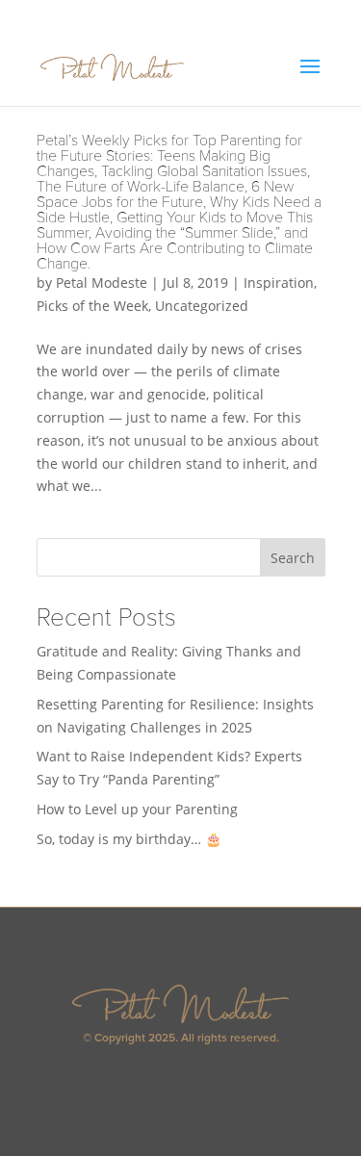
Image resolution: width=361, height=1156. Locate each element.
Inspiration (279, 282)
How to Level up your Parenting (137, 809)
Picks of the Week (92, 305)
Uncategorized (201, 305)
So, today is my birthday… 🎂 (129, 839)
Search (293, 558)
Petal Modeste (101, 282)
